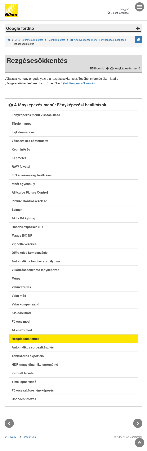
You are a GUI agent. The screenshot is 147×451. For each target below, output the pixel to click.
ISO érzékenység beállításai (31, 175)
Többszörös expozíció (28, 356)
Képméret (19, 158)
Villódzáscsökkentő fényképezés (35, 270)
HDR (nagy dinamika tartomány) (35, 364)
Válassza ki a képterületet (30, 140)
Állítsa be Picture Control (30, 192)
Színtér (17, 209)
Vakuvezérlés (21, 287)
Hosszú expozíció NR (27, 227)
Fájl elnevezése (23, 132)
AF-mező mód (22, 330)
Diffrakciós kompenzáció (30, 252)
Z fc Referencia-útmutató (29, 40)
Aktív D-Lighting (23, 218)
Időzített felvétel (23, 373)
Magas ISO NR (22, 235)
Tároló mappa (22, 123)
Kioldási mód (21, 313)
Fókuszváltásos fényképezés (33, 390)
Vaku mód (19, 295)
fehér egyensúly (23, 184)
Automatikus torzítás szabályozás (36, 261)
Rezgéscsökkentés (82, 83)
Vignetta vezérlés (24, 244)
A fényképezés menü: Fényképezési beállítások (98, 40)
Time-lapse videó (24, 381)
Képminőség (21, 149)
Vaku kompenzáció (25, 304)
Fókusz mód (21, 321)
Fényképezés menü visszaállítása (36, 115)
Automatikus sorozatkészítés (33, 347)
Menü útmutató (56, 40)
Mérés (16, 278)
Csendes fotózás (24, 399)
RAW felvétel (21, 166)
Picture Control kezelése (29, 201)
